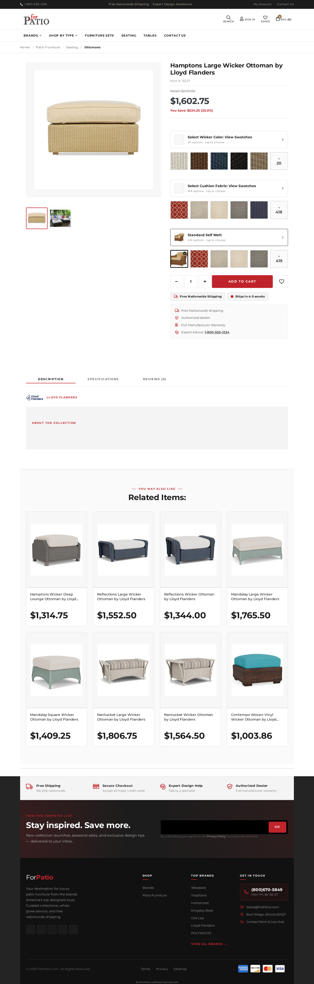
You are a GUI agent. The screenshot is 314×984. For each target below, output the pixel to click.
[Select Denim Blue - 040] (219, 161)
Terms (145, 969)
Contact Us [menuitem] (175, 35)
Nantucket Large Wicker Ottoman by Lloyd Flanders (121, 717)
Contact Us (285, 4)
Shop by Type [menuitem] (61, 35)
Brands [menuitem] (31, 35)
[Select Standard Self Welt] (179, 259)
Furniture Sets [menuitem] (99, 35)
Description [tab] (51, 379)
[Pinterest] (52, 929)
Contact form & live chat (265, 922)
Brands (148, 888)
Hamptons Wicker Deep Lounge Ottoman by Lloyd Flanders (53, 596)
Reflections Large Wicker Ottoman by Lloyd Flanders (121, 596)
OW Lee (197, 918)
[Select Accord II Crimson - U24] (179, 210)
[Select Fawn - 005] (259, 161)
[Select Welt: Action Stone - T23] (259, 259)
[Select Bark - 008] (199, 161)
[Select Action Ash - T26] (199, 210)
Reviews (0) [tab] (154, 379)
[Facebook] (30, 929)
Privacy (162, 969)
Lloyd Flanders (203, 925)
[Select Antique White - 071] (179, 161)
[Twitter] (73, 929)
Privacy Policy (216, 836)
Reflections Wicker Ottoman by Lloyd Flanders (189, 596)
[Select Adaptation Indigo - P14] (259, 210)
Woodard (198, 888)
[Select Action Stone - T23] (239, 210)
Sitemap (180, 969)
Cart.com (172, 982)
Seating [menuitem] (128, 35)
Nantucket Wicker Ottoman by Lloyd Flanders (188, 717)
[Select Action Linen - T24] (219, 210)
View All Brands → (209, 944)
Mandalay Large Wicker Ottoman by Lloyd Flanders (255, 596)
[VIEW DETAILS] (56, 550)
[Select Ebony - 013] (239, 161)
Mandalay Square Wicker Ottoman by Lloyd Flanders (54, 717)
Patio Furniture (155, 895)
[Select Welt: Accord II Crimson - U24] (199, 259)
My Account (263, 4)
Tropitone (199, 895)
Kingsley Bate (202, 910)
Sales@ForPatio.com (262, 907)
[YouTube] (62, 929)
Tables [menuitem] (150, 35)
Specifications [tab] (103, 379)
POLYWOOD (201, 933)
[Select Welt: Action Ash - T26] (219, 259)
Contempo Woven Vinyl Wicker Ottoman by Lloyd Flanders (253, 717)
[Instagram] (41, 929)
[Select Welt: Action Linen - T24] (239, 259)
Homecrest (200, 903)
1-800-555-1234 (36, 4)
